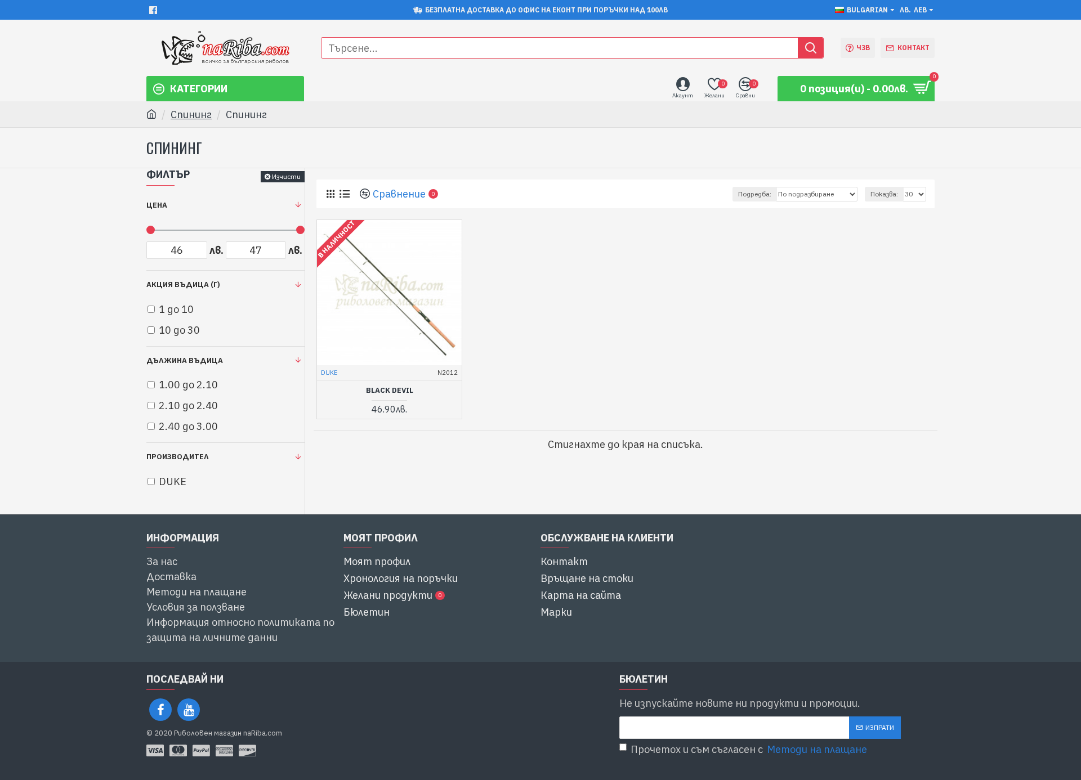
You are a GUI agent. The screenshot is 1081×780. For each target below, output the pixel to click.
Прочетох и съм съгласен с (749, 749)
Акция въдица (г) (183, 284)
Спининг (191, 114)
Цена (156, 205)
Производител (177, 456)
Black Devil (389, 390)
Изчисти (286, 176)
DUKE (329, 372)
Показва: (884, 194)
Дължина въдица (184, 360)
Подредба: (754, 194)
